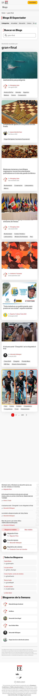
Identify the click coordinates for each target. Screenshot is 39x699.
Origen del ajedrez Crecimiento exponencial (17, 139)
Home (3, 13)
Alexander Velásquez (15, 354)
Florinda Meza (26, 361)
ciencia (13, 95)
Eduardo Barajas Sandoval (16, 604)
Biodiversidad (8, 185)
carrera (12, 406)
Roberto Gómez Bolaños (19, 364)
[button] (36, 23)
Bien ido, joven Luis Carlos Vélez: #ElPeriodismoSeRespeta (11, 522)
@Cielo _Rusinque (11, 570)
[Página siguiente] (26, 415)
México (6, 188)
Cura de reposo (12, 540)
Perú (31, 237)
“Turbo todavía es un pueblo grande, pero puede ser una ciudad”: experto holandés (17, 307)
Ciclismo (18, 406)
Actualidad (14, 23)
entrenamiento (25, 409)
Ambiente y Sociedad (16, 273)
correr (16, 409)
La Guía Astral (8, 593)
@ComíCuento (10, 576)
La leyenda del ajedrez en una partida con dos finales (19, 125)
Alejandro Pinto (8, 489)
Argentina (26, 92)
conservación (22, 95)
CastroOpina (7, 561)
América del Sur (8, 92)
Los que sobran (8, 567)
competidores (8, 409)
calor (5, 406)
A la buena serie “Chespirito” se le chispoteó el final (19, 348)
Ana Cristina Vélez (14, 625)
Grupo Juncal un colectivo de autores (19, 639)
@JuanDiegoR (10, 582)
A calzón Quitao (10, 589)
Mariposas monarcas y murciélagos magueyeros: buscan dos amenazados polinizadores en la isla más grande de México (19, 171)
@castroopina (10, 563)
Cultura (29, 23)
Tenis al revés (8, 580)
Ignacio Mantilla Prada (16, 132)
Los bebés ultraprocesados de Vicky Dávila (15, 513)
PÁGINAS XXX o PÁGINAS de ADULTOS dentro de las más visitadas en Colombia (17, 486)
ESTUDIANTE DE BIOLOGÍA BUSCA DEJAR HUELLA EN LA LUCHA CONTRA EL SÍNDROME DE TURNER (17, 496)
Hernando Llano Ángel (15, 618)
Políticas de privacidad (16, 687)
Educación (22, 23)
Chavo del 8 (7, 361)
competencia (28, 406)
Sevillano (11, 611)
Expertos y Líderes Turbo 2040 (18, 314)
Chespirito (16, 361)
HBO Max (7, 364)
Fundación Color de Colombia (18, 549)
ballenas (6, 95)
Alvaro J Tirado (7, 500)
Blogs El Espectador (14, 17)
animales (18, 92)
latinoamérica (29, 185)
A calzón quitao (8, 586)
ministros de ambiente (21, 237)
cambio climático (19, 234)
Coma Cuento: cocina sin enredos (13, 574)
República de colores (14, 547)
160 (22, 415)
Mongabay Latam (14, 85)
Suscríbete (32, 2)
